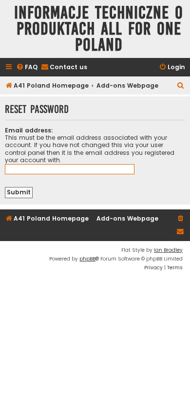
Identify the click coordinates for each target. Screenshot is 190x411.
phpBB (87, 258)
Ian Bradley (168, 250)
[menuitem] (27, 67)
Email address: (29, 130)
